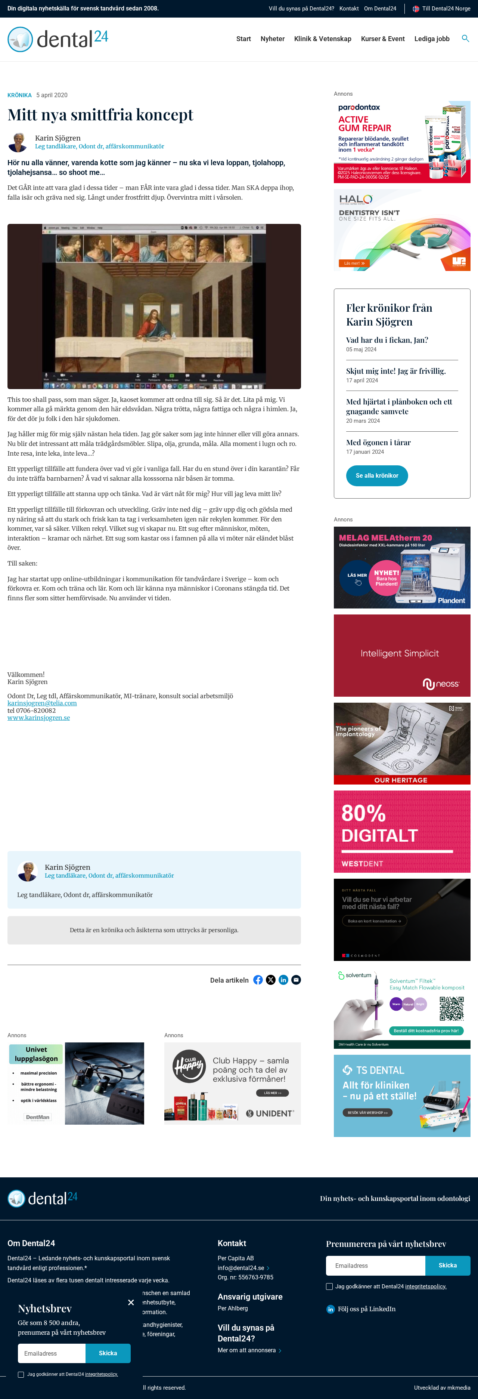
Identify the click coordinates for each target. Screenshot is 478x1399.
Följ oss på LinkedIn (367, 1309)
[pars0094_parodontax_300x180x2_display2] (402, 142)
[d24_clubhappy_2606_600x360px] (232, 1083)
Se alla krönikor (377, 475)
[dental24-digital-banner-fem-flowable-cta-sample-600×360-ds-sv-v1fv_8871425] (402, 1008)
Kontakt (349, 8)
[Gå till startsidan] (42, 1198)
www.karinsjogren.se (38, 717)
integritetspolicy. (426, 1286)
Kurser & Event (383, 39)
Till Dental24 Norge (446, 8)
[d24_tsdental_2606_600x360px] (402, 1096)
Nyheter (273, 39)
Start (243, 39)
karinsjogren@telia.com (42, 703)
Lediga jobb (432, 39)
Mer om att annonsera (247, 1350)
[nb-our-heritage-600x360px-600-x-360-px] (402, 744)
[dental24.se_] (402, 230)
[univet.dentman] (75, 1083)
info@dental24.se (241, 1268)
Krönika (19, 95)
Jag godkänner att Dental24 (391, 1286)
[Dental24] (402, 832)
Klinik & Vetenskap (322, 39)
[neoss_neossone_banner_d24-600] (402, 655)
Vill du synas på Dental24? (301, 8)
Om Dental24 (380, 8)
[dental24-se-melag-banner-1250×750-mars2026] (402, 568)
